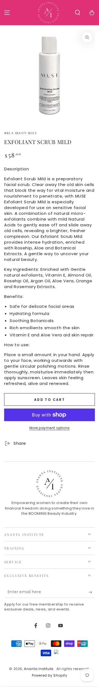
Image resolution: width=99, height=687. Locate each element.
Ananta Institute (39, 668)
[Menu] (7, 12)
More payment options (49, 428)
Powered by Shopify (49, 675)
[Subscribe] (92, 592)
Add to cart (49, 399)
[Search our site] (77, 12)
